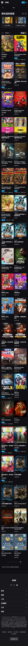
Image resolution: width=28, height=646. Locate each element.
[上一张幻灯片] (23, 14)
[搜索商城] (2, 7)
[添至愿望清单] (12, 36)
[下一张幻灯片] (26, 14)
